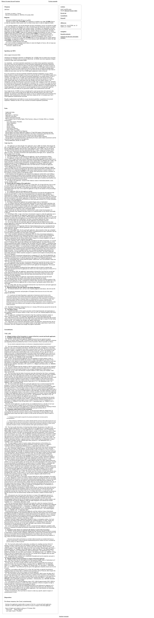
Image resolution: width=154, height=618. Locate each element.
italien (75, 10)
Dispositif (63, 18)
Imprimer (17, 1)
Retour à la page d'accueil (8, 1)
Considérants (64, 15)
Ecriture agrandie (53, 1)
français (72, 10)
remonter (66, 616)
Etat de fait (63, 13)
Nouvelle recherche (65, 34)
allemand (67, 10)
